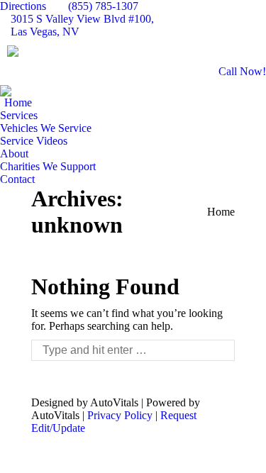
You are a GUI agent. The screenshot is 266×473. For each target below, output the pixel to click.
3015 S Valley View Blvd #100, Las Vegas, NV (82, 25)
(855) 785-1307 (103, 6)
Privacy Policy (120, 415)
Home (221, 212)
